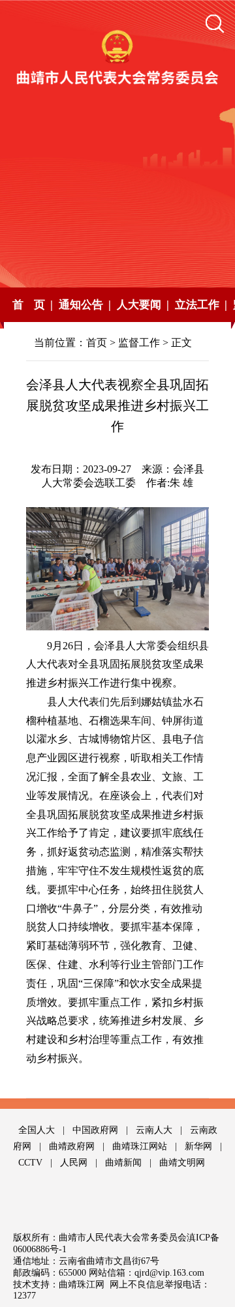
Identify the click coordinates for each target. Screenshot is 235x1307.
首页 (96, 342)
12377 (24, 1295)
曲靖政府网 (72, 1146)
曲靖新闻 (123, 1162)
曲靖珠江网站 (139, 1146)
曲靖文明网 (182, 1162)
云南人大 (154, 1130)
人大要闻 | (143, 305)
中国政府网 (95, 1130)
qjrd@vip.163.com (169, 1273)
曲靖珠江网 (81, 1284)
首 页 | (32, 305)
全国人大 (36, 1130)
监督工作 (139, 342)
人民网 (73, 1162)
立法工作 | (201, 305)
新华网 (198, 1146)
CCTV (30, 1162)
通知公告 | (85, 305)
